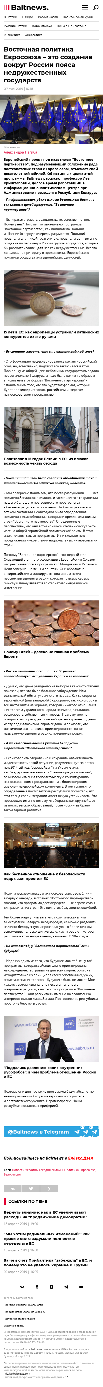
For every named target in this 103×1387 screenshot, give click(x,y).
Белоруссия (12, 1174)
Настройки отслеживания (20, 1319)
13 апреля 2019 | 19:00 (21, 1224)
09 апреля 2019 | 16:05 (21, 1272)
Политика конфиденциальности (23, 1305)
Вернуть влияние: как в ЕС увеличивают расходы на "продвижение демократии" (45, 1214)
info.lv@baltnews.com (17, 1374)
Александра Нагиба (20, 152)
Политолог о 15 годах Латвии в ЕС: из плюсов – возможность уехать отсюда (47, 461)
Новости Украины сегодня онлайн (37, 1170)
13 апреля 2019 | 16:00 (21, 1250)
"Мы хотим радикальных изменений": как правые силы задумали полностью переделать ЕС (47, 1238)
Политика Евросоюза (80, 1170)
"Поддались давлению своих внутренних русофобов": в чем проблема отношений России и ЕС (50, 1072)
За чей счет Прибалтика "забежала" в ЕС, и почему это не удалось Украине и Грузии (48, 1262)
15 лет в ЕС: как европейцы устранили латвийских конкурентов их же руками (51, 334)
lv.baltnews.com (38, 1349)
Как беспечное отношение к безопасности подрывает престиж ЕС (44, 876)
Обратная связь (14, 1326)
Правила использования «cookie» (24, 1312)
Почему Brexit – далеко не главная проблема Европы (46, 654)
